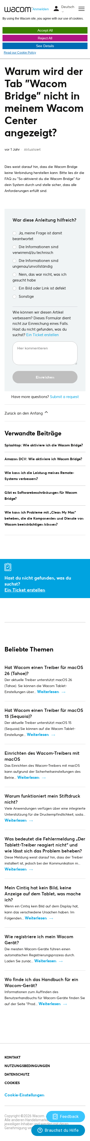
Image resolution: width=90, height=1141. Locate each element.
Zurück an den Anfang (24, 413)
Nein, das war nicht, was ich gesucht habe (39, 277)
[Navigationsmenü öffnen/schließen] (56, 9)
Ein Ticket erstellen (42, 334)
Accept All (45, 30)
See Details (45, 46)
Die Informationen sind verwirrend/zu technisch (35, 249)
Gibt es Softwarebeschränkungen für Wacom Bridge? (40, 495)
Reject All (45, 38)
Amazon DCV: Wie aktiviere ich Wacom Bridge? (43, 458)
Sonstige (26, 296)
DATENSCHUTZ (17, 1074)
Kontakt (12, 1057)
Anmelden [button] (40, 9)
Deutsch (67, 7)
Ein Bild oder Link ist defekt (42, 288)
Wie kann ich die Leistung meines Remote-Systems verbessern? (39, 475)
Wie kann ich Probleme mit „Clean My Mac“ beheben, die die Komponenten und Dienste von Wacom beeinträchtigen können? (44, 518)
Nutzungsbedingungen (27, 1065)
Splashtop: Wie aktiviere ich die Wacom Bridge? (43, 445)
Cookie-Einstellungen (24, 1094)
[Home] (18, 9)
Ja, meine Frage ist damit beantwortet (37, 235)
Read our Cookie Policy (20, 52)
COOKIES (12, 1082)
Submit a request (64, 396)
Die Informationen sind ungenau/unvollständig (35, 263)
